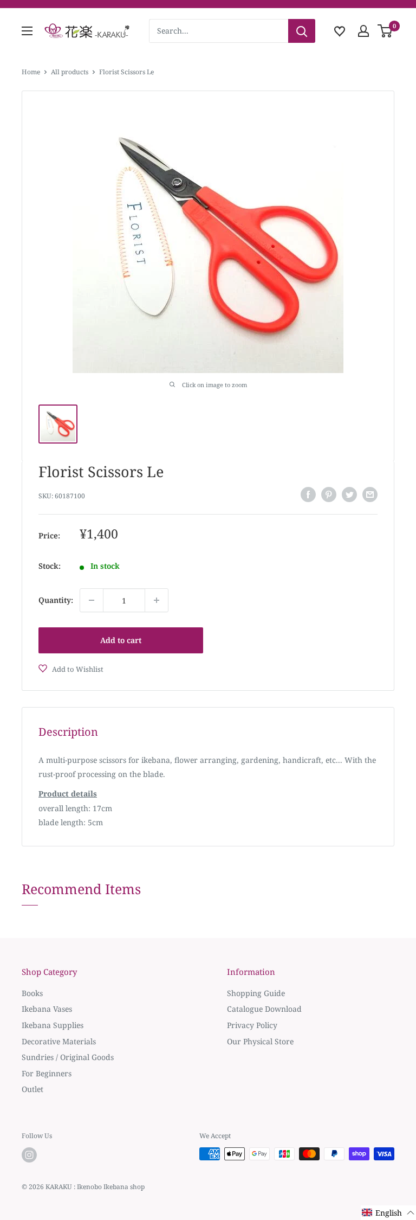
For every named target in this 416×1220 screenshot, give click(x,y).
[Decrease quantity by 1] (91, 600)
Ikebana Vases (47, 1009)
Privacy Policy (252, 1025)
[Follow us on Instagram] (29, 1155)
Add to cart (120, 640)
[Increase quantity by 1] (156, 600)
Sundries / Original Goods (68, 1057)
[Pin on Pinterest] (328, 494)
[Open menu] (27, 31)
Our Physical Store (260, 1041)
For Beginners (47, 1073)
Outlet (32, 1089)
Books (32, 993)
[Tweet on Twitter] (349, 494)
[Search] (301, 31)
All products (69, 71)
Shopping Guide (256, 993)
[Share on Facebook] (308, 494)
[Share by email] (370, 494)
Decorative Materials (59, 1041)
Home (31, 71)
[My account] (363, 31)
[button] (388, 1212)
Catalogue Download (264, 1009)
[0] (385, 30)
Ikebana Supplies (52, 1025)
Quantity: (55, 600)
